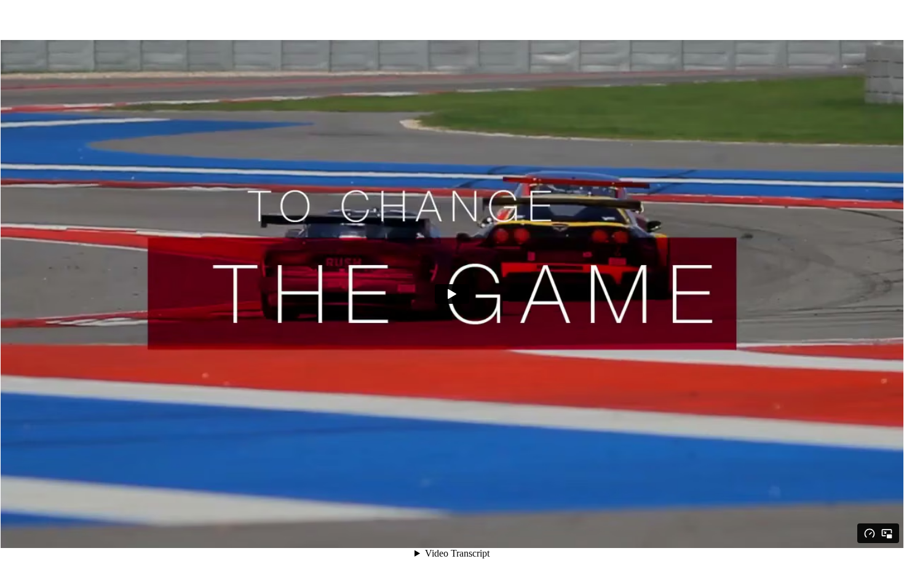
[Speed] (869, 533)
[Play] (452, 294)
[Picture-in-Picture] (886, 533)
